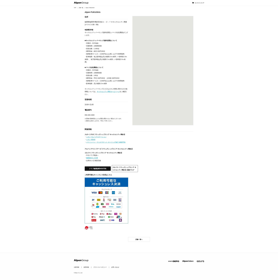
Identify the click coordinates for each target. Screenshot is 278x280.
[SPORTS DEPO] (173, 261)
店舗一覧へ (139, 239)
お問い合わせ (115, 267)
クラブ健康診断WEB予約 (97, 168)
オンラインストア (199, 2)
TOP (75, 7)
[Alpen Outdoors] (188, 261)
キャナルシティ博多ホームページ (108, 91)
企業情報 (76, 267)
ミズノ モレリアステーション (96, 137)
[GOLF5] (200, 261)
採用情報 (86, 267)
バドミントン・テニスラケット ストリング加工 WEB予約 (105, 142)
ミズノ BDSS (90, 139)
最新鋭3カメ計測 (92, 158)
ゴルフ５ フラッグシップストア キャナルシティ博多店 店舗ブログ (124, 168)
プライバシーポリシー (100, 267)
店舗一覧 (81, 7)
